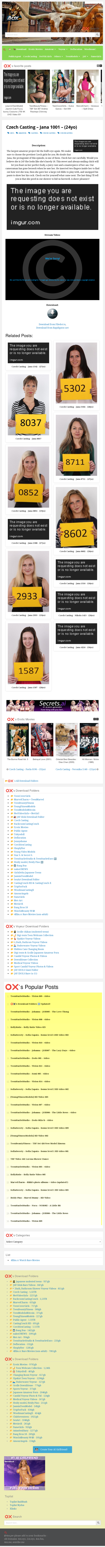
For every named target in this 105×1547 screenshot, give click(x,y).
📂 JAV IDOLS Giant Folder (24, 970)
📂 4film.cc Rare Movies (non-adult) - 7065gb (33, 1351)
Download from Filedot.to (52, 324)
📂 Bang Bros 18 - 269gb (22, 1434)
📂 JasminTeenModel (22, 876)
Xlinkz (13, 1508)
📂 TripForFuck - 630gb (22, 1410)
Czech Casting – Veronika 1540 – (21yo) (76, 769)
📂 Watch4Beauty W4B (23, 911)
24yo (12, 133)
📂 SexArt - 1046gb (20, 1420)
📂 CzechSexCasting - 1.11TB (25, 1327)
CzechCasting (30, 56)
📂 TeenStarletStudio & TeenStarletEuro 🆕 (34, 858)
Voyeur (62, 49)
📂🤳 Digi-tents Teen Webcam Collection (32, 935)
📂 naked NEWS (19, 869)
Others (57, 56)
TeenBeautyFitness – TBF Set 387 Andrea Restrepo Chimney (38, 108)
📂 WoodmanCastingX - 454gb (25, 1413)
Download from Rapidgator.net (52, 327)
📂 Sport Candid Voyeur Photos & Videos (32, 966)
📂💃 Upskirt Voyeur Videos (25, 938)
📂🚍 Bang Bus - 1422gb (22, 1330)
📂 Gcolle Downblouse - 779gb (25, 1385)
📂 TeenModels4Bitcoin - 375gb (26, 1313)
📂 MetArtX (17, 904)
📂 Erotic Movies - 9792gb (23, 1364)
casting (34, 133)
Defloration (76, 49)
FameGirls (96, 56)
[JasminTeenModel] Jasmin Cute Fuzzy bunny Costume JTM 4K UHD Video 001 (14, 110)
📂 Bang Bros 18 (19, 907)
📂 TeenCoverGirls (20, 796)
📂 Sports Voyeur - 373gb (23, 1389)
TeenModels (72, 56)
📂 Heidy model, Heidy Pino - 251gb (28, 1403)
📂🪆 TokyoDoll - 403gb (22, 1371)
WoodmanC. (90, 49)
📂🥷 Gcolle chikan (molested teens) (30, 931)
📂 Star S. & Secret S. (22, 855)
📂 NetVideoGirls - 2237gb (23, 1295)
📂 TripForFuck (19, 886)
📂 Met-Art (16, 900)
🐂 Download (19, 49)
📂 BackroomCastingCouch (25, 824)
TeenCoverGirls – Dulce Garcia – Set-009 (63, 107)
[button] (5, 50)
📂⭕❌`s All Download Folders (21, 781)
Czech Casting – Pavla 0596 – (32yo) (27, 769)
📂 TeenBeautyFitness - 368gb (25, 1309)
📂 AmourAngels (19, 893)
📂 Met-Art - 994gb (20, 1337)
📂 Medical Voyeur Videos (24, 963)
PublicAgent (15, 56)
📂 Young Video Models (23, 851)
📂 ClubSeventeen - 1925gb (24, 1416)
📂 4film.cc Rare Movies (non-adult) (29, 914)
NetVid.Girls (45, 56)
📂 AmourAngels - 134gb (23, 1441)
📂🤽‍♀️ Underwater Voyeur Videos (28, 945)
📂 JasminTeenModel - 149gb (25, 1406)
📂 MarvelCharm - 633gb (23, 1302)
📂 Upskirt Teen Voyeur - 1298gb (27, 1378)
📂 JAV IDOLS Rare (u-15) (24, 973)
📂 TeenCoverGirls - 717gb (24, 1306)
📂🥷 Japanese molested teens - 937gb (30, 1281)
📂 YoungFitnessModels (23, 806)
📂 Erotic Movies (19, 827)
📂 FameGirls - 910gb (21, 1427)
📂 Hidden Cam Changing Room (27, 949)
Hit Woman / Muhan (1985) (91, 760)
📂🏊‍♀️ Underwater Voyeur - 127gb (27, 1382)
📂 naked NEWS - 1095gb (23, 1333)
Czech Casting (49, 133)
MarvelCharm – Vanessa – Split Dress (87, 107)
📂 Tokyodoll (17, 834)
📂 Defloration (18, 837)
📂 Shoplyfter (18, 848)
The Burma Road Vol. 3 (17, 759)
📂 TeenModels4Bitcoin (23, 810)
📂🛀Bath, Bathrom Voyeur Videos (29, 942)
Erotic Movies (36, 49)
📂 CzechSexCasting (21, 844)
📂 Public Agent (19, 831)
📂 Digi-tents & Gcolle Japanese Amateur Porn (35, 952)
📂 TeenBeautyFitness (22, 803)
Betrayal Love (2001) (42, 759)
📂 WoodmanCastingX (22, 890)
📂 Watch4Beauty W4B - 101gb (26, 1437)
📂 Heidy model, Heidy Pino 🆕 (27, 862)
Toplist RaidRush (18, 1501)
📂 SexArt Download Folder (25, 879)
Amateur (49, 49)
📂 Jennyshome (19, 841)
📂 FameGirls (18, 897)
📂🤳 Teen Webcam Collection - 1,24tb (30, 1368)
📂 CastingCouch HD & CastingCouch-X (31, 883)
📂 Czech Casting (19, 820)
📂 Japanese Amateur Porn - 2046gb (28, 1392)
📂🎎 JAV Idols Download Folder (27, 817)
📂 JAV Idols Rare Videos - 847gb (27, 1285)
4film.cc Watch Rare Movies (25, 1260)
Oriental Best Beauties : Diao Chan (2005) (66, 760)
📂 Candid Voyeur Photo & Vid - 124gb (30, 1396)
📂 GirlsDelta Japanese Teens (26, 872)
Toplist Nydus (17, 1505)
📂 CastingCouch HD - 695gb (24, 1323)
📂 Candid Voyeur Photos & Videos (29, 956)
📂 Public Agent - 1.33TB (22, 1320)
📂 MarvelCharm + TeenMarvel (27, 799)
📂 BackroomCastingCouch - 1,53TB (28, 1299)
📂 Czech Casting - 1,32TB (23, 1292)
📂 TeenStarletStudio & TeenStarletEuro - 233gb (35, 1340)
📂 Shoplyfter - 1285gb (22, 1347)
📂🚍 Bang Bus (19, 865)
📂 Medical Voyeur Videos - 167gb (27, 1399)
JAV (84, 56)
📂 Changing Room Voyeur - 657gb (28, 1375)
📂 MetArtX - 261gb (20, 1423)
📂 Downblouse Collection (24, 959)
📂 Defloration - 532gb (21, 1344)
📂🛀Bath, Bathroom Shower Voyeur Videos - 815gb (37, 1288)
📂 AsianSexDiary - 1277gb (24, 1430)
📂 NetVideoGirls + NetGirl (25, 813)
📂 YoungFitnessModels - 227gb (26, 1316)
